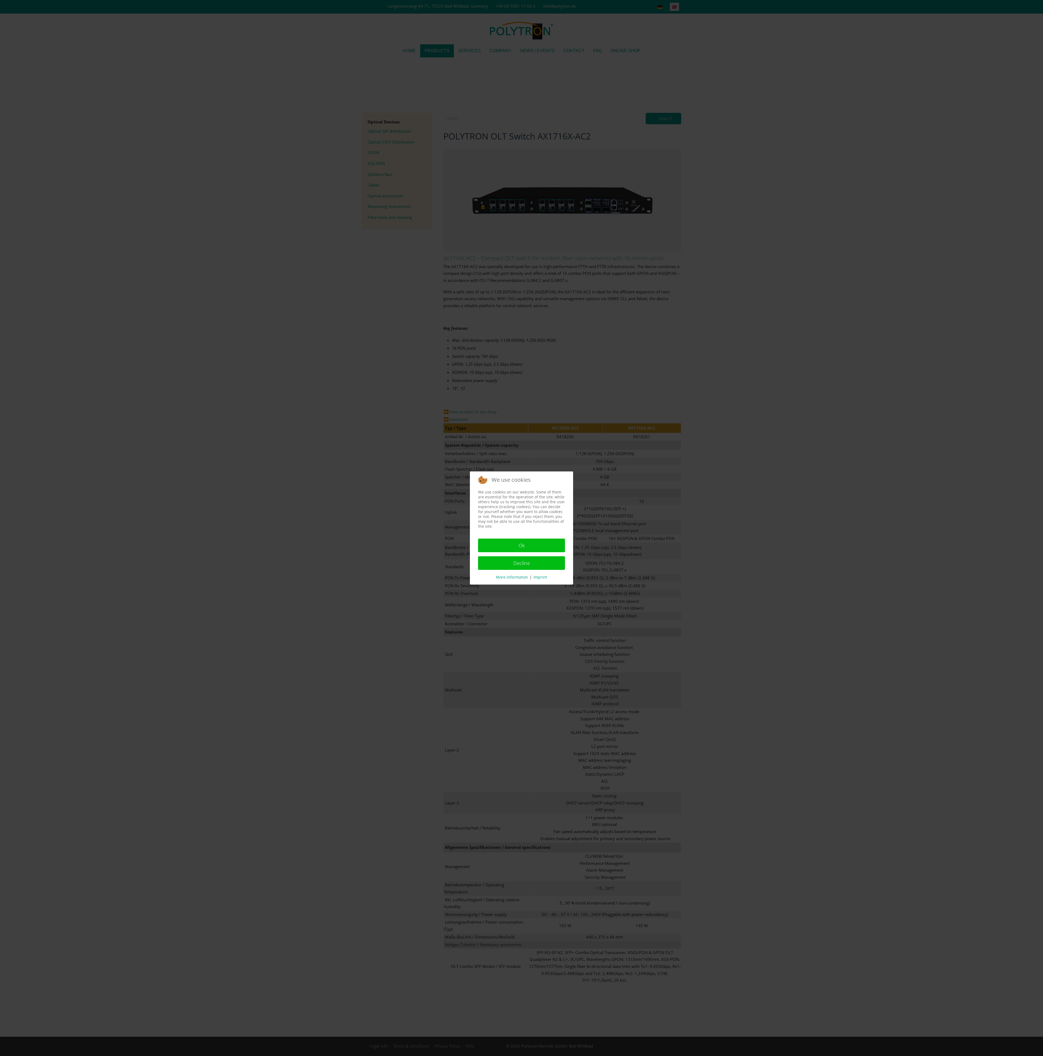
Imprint (540, 577)
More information (512, 577)
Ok (522, 545)
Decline (521, 563)
